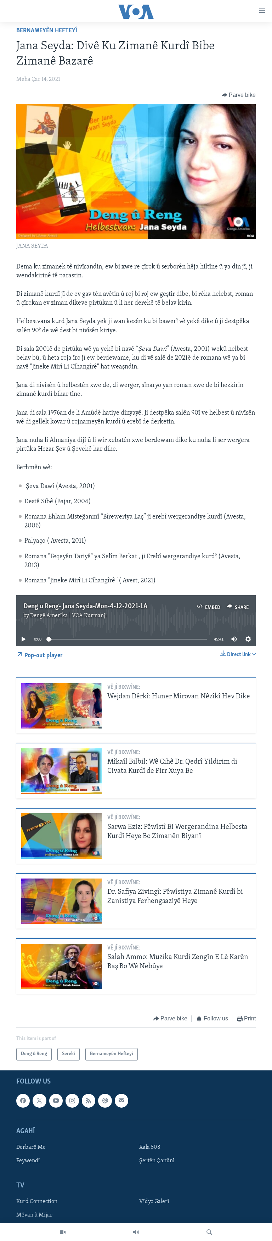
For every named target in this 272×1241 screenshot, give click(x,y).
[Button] (239, 95)
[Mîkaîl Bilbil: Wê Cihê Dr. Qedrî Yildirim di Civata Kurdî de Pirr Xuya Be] (61, 771)
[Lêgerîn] (209, 1232)
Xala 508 (149, 1147)
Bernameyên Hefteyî (46, 31)
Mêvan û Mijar (34, 1215)
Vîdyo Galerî (154, 1201)
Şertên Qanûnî (157, 1161)
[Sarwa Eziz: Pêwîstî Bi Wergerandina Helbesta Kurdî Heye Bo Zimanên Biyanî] (61, 836)
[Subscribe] (121, 1100)
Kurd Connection (36, 1201)
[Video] (62, 1232)
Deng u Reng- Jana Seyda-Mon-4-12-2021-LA (85, 606)
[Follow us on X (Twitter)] (39, 1100)
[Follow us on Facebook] (23, 1100)
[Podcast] (105, 1100)
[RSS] (88, 1100)
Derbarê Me (31, 1147)
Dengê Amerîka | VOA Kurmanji (68, 616)
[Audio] (136, 1232)
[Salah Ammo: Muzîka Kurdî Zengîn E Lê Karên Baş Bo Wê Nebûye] (61, 966)
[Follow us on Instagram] (72, 1100)
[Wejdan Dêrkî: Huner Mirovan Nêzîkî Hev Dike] (61, 705)
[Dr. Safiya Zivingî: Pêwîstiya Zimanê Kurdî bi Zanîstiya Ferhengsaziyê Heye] (61, 901)
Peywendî (28, 1161)
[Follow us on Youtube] (56, 1100)
